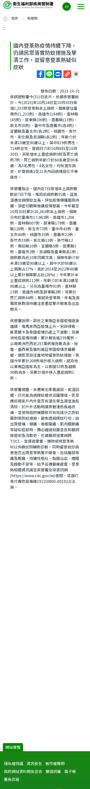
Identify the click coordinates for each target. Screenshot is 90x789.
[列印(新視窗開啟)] (58, 74)
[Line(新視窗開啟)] (49, 74)
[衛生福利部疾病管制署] (29, 4)
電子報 (70, 771)
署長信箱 (11, 779)
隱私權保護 (13, 763)
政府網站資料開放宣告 (23, 771)
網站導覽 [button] (13, 747)
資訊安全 (34, 763)
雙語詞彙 (53, 771)
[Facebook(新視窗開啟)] (40, 74)
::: (4, 28)
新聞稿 (32, 18)
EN (66, 6)
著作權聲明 (55, 763)
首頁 (14, 18)
